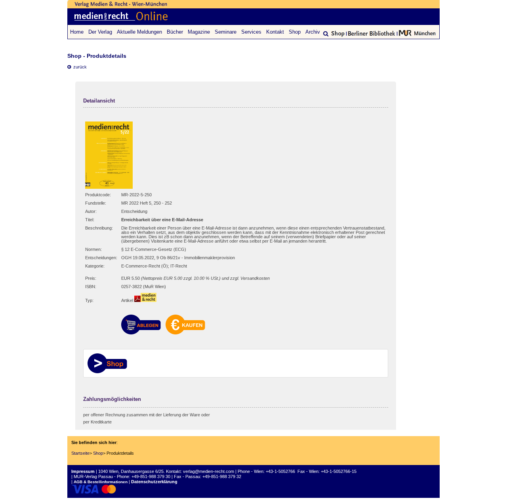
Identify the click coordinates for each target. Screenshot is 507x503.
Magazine (199, 32)
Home (77, 32)
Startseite (80, 453)
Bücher (175, 32)
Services (251, 32)
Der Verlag (100, 32)
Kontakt (275, 32)
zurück (79, 67)
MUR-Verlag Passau (93, 476)
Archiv (312, 32)
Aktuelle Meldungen (139, 32)
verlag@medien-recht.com (208, 471)
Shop (295, 32)
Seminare (225, 32)
